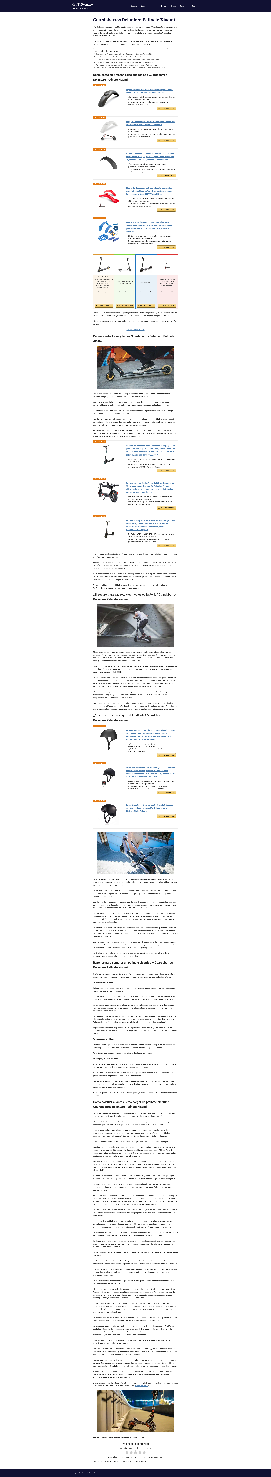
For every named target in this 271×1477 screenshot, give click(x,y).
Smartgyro (184, 6)
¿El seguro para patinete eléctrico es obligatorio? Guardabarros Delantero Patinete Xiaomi (128, 60)
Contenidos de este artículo (107, 51)
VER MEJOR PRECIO (167, 108)
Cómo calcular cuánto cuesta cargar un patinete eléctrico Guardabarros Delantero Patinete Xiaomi (130, 68)
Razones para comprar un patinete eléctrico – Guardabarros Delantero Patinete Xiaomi (126, 65)
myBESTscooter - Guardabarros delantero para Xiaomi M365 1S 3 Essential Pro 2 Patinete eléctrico (149, 91)
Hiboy (154, 6)
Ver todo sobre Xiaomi (136, 330)
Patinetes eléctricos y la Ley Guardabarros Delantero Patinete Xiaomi (120, 57)
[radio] (127, 1452)
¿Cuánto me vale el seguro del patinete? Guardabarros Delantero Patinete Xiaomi (124, 62)
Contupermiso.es (141, 1386)
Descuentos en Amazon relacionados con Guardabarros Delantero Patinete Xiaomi (125, 54)
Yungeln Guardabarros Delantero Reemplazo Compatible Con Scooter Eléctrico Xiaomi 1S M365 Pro (150, 123)
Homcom (163, 6)
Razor (173, 6)
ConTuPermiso (82, 4)
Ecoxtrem (144, 6)
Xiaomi (194, 6)
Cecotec (134, 6)
